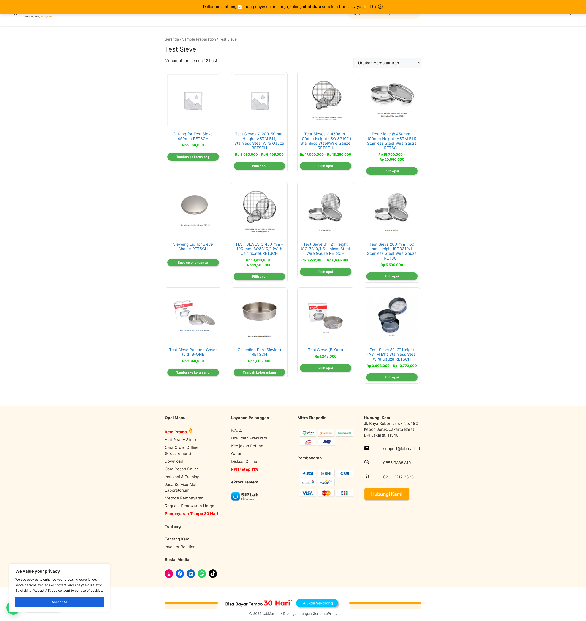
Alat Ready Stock (180, 439)
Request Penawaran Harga (189, 506)
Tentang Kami (177, 539)
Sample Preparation (199, 39)
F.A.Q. (236, 430)
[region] (59, 588)
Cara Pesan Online (182, 469)
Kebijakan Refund (247, 446)
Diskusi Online (244, 461)
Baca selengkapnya (193, 262)
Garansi (238, 453)
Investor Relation (180, 547)
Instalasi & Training (182, 477)
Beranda (172, 39)
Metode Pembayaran (184, 498)
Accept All (59, 602)
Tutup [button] (380, 6)
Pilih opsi (259, 166)
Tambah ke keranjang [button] (193, 157)
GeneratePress (325, 613)
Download (174, 461)
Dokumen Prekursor (249, 438)
